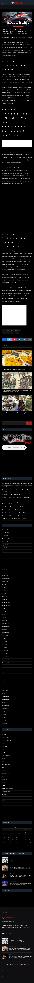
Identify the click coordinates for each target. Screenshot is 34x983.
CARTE (3, 749)
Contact (4, 976)
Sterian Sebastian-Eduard (9, 37)
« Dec (3, 847)
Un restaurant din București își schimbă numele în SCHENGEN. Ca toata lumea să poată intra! (16, 368)
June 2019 (4, 641)
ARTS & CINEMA (6, 737)
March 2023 (5, 554)
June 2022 (4, 569)
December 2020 (5, 602)
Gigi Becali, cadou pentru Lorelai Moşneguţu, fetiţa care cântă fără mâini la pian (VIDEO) (20, 884)
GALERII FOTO (5, 773)
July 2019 (4, 638)
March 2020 (5, 620)
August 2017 (4, 708)
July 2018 (4, 675)
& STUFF (4, 734)
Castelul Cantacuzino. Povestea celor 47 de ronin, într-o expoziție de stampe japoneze (17, 391)
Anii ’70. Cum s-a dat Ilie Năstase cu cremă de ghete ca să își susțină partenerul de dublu (20, 860)
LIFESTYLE (30, 37)
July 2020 (4, 608)
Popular (5, 853)
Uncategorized (5, 813)
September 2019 (5, 632)
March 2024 (5, 535)
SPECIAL (4, 801)
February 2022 (5, 572)
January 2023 (5, 557)
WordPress (28, 964)
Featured (4, 758)
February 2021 (5, 596)
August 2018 (5, 672)
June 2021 (4, 587)
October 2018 (5, 666)
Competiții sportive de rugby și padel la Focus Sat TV (14, 512)
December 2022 (5, 560)
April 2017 (4, 720)
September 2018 (5, 669)
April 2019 (4, 647)
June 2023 (4, 547)
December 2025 (5, 529)
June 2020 (4, 611)
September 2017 (5, 705)
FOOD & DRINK (6, 764)
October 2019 (5, 629)
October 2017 (5, 702)
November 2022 (5, 563)
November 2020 (5, 605)
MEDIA (4, 782)
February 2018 (5, 690)
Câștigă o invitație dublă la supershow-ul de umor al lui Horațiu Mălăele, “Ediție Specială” (20, 876)
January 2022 (5, 575)
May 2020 (4, 614)
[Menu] (3, 3)
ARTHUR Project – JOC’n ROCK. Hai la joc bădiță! (14, 518)
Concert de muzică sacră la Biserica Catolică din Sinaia (15, 506)
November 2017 (5, 699)
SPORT (3, 804)
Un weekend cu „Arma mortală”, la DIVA (11, 494)
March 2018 (5, 687)
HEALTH (4, 776)
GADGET (4, 770)
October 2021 (5, 581)
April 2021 (4, 593)
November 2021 (5, 578)
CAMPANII (4, 746)
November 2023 (5, 538)
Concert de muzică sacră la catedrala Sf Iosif (12, 515)
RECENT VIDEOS (6, 791)
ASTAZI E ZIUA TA (6, 740)
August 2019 (5, 635)
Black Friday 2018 (15, 330)
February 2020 (5, 623)
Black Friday (6, 330)
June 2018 (4, 678)
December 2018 (5, 660)
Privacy (3, 973)
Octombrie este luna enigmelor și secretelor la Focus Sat (15, 509)
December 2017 (5, 696)
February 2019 (5, 653)
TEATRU (4, 807)
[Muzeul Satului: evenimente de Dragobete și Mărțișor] (17, 403)
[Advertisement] (17, 210)
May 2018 (4, 681)
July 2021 (4, 584)
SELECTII (4, 794)
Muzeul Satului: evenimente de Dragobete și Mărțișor (16, 413)
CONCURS (4, 752)
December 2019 (5, 626)
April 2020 (4, 617)
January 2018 (5, 693)
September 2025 (6, 532)
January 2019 (5, 656)
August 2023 (5, 545)
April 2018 (4, 684)
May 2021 (4, 590)
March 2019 (5, 650)
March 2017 (4, 723)
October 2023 (5, 541)
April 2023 (4, 551)
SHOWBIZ (4, 798)
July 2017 (4, 711)
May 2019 (4, 644)
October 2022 (5, 566)
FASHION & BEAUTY (7, 755)
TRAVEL (4, 810)
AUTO (3, 743)
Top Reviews (20, 853)
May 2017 (4, 717)
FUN (3, 767)
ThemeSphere (14, 964)
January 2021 (5, 599)
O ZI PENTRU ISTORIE (7, 788)
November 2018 (5, 662)
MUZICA (4, 785)
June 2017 (4, 714)
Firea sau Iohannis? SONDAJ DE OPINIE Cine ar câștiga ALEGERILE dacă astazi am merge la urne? (20, 868)
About (3, 970)
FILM (3, 761)
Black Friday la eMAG (8, 333)
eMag (17, 333)
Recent (12, 853)
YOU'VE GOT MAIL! (7, 816)
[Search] (31, 3)
